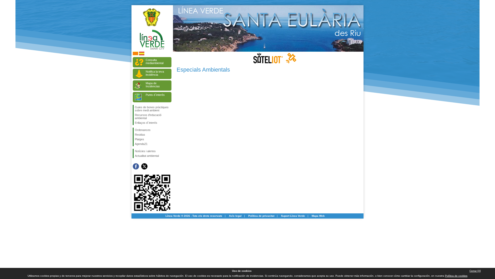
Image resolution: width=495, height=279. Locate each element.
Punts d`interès (155, 94)
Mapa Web (318, 215)
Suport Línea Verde (293, 215)
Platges (139, 139)
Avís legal (235, 215)
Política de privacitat (261, 215)
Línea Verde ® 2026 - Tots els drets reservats (194, 215)
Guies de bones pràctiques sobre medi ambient (152, 109)
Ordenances (143, 129)
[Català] (135, 54)
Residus (140, 134)
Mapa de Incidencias (153, 85)
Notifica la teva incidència (155, 73)
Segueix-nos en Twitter (144, 166)
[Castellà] (141, 54)
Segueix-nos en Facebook (136, 166)
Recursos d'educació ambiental (148, 116)
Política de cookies (456, 275)
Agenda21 (141, 143)
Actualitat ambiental (147, 155)
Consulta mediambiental (154, 61)
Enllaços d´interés (146, 122)
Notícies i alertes (145, 151)
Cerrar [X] (475, 270)
